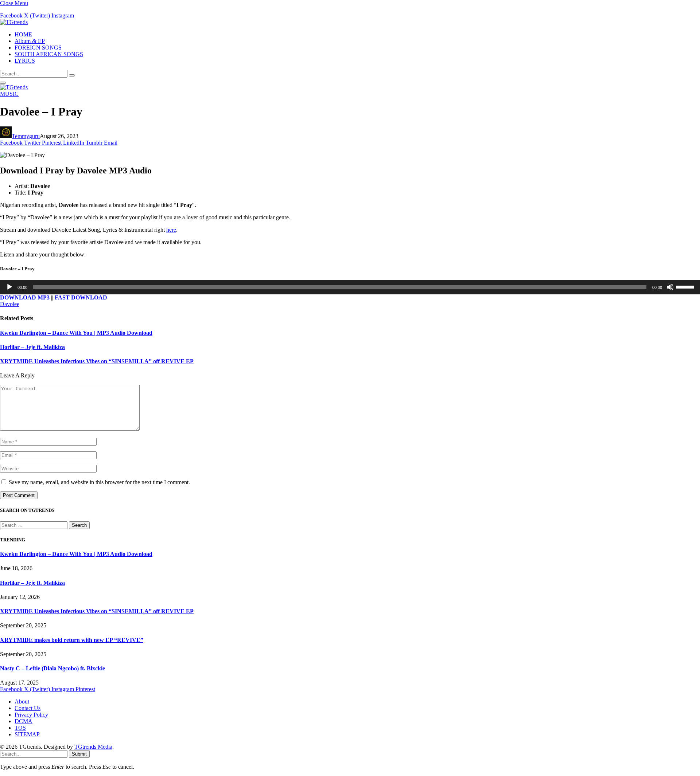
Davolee (9, 304)
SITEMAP (27, 734)
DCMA (23, 721)
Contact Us (27, 708)
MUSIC (9, 94)
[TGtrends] (14, 22)
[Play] (9, 287)
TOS (20, 728)
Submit (79, 754)
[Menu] (3, 83)
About (22, 701)
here (171, 230)
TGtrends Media (93, 747)
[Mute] (670, 287)
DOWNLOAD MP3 (25, 297)
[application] (350, 287)
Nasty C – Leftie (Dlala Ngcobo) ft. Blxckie (52, 668)
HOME (23, 34)
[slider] (686, 286)
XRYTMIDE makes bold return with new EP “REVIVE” (71, 640)
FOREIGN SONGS (38, 47)
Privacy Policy (31, 715)
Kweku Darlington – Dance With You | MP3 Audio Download (76, 333)
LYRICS (25, 61)
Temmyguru (26, 136)
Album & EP (30, 41)
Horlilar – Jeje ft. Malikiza (32, 347)
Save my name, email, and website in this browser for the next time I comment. (99, 482)
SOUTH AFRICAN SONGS (49, 54)
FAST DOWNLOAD (81, 297)
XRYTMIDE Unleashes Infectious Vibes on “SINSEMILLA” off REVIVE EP (97, 361)
